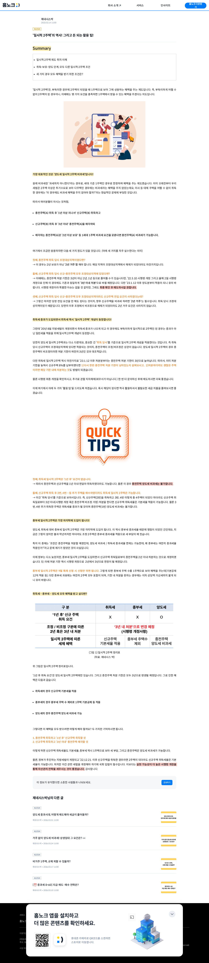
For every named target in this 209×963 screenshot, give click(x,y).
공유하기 (166, 782)
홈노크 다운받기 (195, 6)
